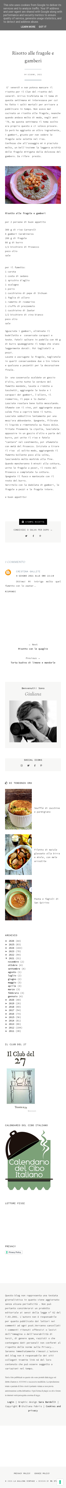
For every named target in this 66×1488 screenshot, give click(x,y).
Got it (43, 26)
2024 (12, 947)
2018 (12, 1006)
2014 (12, 1020)
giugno (12, 979)
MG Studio (55, 1481)
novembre (14, 961)
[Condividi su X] (26, 535)
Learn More (28, 26)
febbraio (14, 992)
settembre (14, 968)
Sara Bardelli (47, 1401)
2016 (12, 1013)
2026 (12, 940)
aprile (12, 985)
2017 (12, 1010)
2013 (12, 1024)
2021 (12, 958)
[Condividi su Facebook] (33, 535)
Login (10, 1401)
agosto (12, 972)
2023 (12, 951)
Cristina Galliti (28, 571)
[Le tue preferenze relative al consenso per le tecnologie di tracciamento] (60, 1482)
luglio (12, 975)
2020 (12, 999)
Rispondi (10, 591)
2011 (12, 1031)
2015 (12, 1017)
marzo (12, 989)
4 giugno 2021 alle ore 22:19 (35, 575)
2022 (12, 954)
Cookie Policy (42, 1473)
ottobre (13, 965)
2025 (12, 944)
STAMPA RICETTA (34, 522)
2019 (12, 1003)
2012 (12, 1027)
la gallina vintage (24, 1481)
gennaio (13, 996)
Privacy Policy (22, 1473)
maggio (12, 982)
